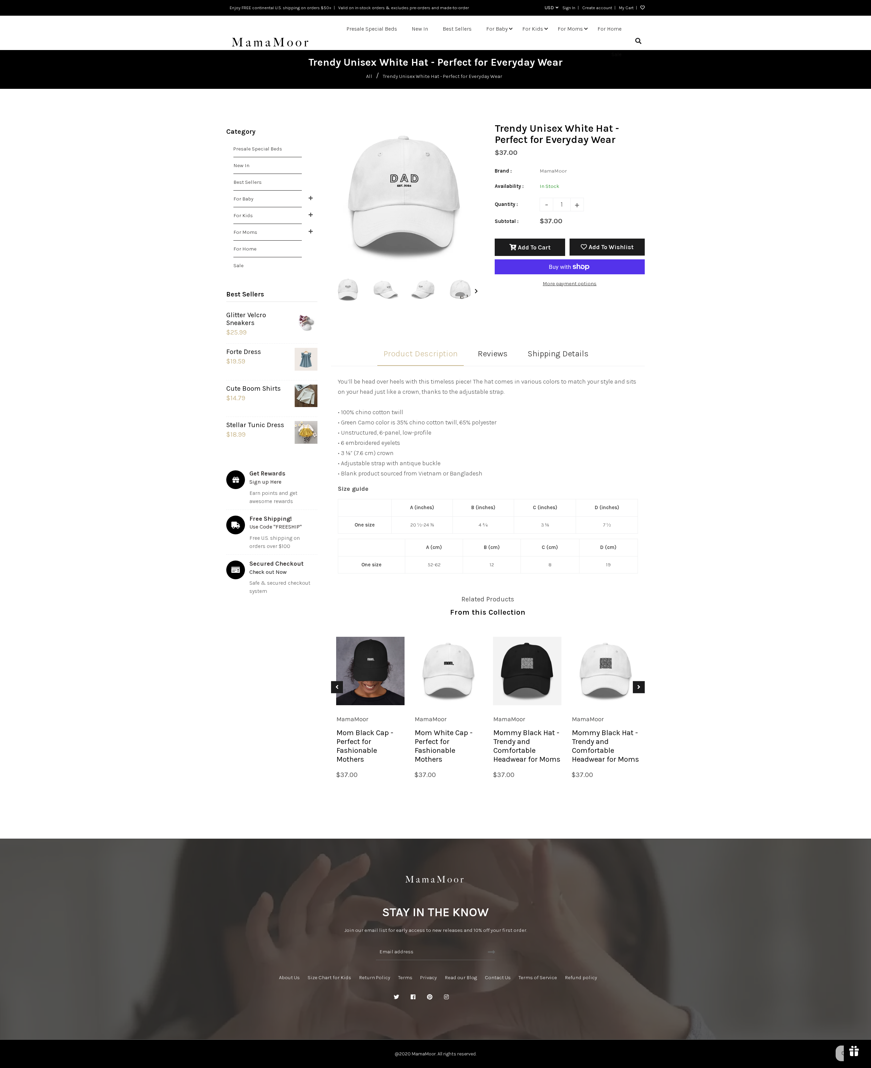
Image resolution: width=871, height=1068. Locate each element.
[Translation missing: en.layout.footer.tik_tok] (480, 997)
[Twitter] (396, 997)
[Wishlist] (641, 8)
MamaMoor (352, 719)
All (369, 76)
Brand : (503, 171)
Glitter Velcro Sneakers (246, 319)
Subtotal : (507, 221)
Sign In (568, 7)
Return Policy (374, 977)
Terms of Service (538, 977)
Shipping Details (558, 353)
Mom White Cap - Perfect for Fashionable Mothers (444, 746)
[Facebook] (413, 997)
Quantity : (506, 204)
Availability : (509, 186)
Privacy (428, 977)
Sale (238, 265)
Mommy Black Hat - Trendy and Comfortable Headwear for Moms (526, 746)
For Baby (243, 199)
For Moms (245, 232)
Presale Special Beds (257, 149)
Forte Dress (243, 352)
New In (241, 165)
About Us (289, 977)
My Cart (626, 7)
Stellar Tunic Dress (255, 425)
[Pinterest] (430, 997)
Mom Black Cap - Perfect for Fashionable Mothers (364, 746)
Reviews (493, 353)
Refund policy (581, 977)
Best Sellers (247, 182)
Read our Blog (461, 977)
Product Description (420, 353)
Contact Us (498, 977)
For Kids (243, 215)
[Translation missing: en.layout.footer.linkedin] (463, 997)
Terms (405, 977)
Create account (597, 7)
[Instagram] (446, 997)
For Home (245, 249)
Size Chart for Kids (329, 977)
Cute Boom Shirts (253, 388)
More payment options (569, 283)
